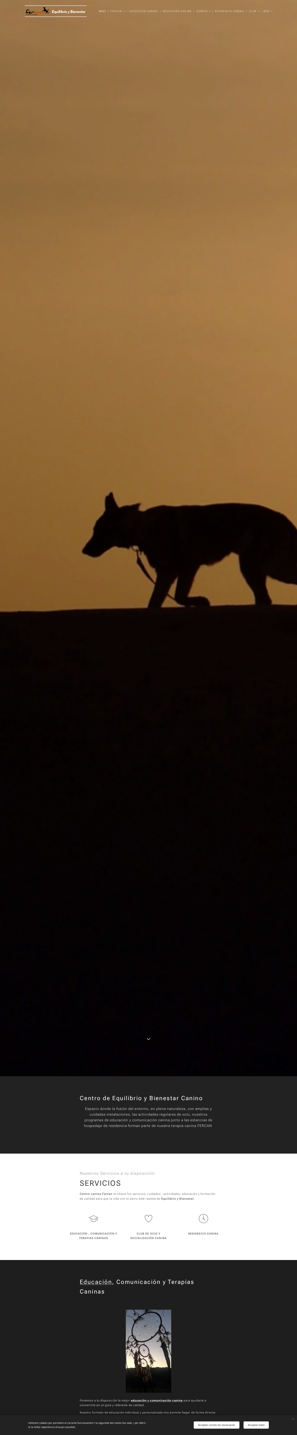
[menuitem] (103, 11)
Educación (96, 1281)
